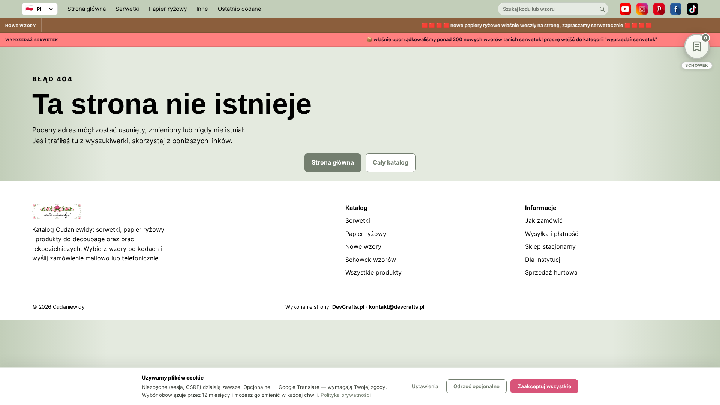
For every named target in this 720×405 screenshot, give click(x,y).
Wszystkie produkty (373, 272)
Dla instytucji (543, 259)
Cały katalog (390, 162)
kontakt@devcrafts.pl (396, 306)
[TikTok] (692, 9)
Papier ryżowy (168, 8)
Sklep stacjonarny (550, 246)
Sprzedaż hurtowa (551, 272)
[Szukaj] (602, 9)
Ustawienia (425, 386)
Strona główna (87, 8)
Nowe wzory (363, 246)
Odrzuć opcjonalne (476, 386)
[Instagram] (642, 9)
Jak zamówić (543, 220)
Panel (681, 306)
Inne (202, 8)
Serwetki (127, 8)
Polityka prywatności (346, 395)
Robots (659, 306)
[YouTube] (625, 9)
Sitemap (635, 306)
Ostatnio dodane (239, 8)
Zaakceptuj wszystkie (544, 386)
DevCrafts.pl (348, 306)
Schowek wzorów (370, 259)
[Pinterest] (658, 9)
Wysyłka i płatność (551, 233)
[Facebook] (675, 9)
